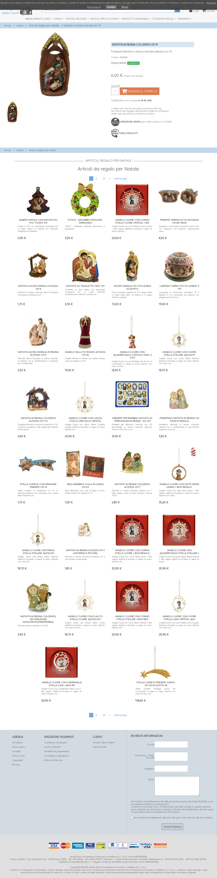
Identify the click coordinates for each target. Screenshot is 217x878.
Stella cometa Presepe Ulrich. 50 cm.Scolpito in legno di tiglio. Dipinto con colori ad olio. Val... (155, 691)
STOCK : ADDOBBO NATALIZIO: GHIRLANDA (85, 221)
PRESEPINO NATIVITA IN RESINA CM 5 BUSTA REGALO (179, 419)
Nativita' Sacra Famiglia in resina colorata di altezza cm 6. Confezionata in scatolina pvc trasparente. (38, 361)
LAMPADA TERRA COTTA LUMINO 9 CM (179, 287)
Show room (18, 755)
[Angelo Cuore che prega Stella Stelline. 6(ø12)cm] (38, 529)
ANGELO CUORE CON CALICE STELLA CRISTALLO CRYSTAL (85, 419)
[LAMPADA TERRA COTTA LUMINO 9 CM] (179, 265)
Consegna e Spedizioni (56, 755)
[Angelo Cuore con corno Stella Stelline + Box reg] (132, 595)
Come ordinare (52, 747)
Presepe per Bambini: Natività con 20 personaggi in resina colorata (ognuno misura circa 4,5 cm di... (132, 427)
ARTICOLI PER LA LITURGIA (105, 18)
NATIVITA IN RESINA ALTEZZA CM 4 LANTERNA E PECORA (85, 552)
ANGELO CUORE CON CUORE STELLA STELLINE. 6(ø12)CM (179, 353)
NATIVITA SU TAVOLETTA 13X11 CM (85, 285)
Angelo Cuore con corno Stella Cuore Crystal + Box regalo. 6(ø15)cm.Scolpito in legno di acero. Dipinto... (132, 228)
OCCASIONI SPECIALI (163, 18)
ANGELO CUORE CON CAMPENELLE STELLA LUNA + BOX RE (62, 684)
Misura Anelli (99, 747)
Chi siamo (17, 742)
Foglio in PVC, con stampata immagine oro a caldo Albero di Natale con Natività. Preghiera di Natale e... (38, 228)
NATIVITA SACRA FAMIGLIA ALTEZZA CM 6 (38, 287)
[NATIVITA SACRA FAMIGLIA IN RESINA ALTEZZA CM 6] (38, 331)
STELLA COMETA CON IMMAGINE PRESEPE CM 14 (38, 486)
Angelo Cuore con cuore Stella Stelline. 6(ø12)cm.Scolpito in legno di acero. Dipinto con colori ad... (179, 361)
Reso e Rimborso (53, 760)
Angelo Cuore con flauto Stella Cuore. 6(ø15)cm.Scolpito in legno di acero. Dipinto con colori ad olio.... (85, 625)
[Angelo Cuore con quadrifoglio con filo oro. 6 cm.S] (132, 331)
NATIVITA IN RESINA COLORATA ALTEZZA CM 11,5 (38, 419)
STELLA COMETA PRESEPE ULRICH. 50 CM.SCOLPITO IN (155, 684)
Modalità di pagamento (56, 751)
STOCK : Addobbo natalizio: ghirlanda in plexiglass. (85, 227)
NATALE (58, 18)
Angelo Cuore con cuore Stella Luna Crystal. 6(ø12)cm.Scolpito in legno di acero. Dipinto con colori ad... (179, 625)
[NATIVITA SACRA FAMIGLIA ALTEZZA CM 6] (38, 265)
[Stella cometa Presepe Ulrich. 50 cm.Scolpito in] (156, 661)
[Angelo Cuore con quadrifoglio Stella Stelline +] (179, 529)
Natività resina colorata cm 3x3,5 (33, 625)
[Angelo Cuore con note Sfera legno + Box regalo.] (179, 463)
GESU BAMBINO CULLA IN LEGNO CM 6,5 (85, 486)
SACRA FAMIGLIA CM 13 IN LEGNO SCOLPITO (132, 287)
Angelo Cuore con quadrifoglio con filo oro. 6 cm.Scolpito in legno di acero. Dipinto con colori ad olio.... (132, 363)
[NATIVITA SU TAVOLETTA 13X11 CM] (85, 265)
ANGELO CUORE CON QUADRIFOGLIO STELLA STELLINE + (179, 552)
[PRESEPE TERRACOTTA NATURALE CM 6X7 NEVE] (179, 195)
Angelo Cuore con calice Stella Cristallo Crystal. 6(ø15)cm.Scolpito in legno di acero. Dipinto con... (85, 427)
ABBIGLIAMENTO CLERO (38, 18)
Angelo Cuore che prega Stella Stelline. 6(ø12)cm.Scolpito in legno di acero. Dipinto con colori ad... (38, 559)
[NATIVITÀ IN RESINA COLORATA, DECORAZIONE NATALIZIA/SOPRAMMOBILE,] (38, 595)
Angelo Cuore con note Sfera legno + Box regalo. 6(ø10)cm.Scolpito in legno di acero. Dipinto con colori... (179, 493)
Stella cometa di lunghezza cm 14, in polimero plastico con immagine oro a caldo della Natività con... (38, 493)
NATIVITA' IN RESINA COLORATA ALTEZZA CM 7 (132, 486)
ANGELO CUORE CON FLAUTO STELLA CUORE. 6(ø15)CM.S (85, 618)
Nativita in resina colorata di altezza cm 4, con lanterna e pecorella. (85, 557)
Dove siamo (18, 747)
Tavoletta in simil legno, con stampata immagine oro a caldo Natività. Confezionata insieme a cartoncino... (85, 292)
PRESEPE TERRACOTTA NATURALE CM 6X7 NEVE (179, 221)
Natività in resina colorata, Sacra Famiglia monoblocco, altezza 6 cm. (38, 293)
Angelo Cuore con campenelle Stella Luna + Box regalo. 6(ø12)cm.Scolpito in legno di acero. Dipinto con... (61, 691)
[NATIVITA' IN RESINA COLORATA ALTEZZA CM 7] (132, 463)
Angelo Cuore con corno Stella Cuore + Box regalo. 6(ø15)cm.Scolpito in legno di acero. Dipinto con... (132, 559)
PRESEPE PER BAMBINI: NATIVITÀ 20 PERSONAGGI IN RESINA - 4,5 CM (132, 419)
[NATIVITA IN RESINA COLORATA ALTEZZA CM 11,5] (38, 397)
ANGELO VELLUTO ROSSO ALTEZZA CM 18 (85, 353)
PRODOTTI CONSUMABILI (135, 18)
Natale (20, 150)
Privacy (16, 764)
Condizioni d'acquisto (55, 742)
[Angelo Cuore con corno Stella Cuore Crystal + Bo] (132, 199)
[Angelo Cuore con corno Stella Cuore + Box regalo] (132, 529)
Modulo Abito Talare (103, 742)
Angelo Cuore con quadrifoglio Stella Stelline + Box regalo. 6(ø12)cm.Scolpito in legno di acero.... (179, 559)
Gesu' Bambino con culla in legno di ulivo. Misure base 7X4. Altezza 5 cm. (85, 491)
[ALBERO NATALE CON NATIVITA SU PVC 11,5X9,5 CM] (38, 199)
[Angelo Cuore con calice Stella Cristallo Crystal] (85, 397)
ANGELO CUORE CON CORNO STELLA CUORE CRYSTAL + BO (132, 221)
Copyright (17, 760)
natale (20, 25)
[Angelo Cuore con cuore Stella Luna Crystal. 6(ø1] (179, 595)
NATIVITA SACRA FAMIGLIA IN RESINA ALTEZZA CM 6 (38, 353)
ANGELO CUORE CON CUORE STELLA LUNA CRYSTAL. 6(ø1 (179, 618)
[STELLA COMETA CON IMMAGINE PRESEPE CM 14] (38, 462)
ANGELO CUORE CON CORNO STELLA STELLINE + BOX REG (132, 618)
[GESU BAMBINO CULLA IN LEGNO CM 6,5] (85, 462)
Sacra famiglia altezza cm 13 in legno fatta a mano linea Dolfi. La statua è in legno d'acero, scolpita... (132, 294)
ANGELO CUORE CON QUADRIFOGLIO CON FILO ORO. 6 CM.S (132, 354)
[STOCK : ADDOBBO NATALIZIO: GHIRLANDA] (85, 199)
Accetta (111, 7)
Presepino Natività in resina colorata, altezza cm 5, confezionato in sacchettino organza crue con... (179, 427)
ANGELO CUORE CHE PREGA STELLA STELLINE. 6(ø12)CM (38, 552)
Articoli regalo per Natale (44, 25)
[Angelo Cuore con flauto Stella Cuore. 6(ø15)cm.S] (85, 595)
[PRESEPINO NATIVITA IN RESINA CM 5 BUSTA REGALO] (179, 397)
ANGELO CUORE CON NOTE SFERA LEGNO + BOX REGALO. (179, 486)
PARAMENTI (184, 18)
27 (104, 178)
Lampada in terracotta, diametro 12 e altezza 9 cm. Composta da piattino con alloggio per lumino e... (179, 294)
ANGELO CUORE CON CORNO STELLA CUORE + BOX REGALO (132, 552)
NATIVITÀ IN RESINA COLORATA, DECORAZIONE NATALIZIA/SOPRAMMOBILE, (38, 619)
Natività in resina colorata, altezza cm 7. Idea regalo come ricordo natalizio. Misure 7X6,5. (132, 493)
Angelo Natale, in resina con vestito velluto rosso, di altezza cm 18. (85, 359)
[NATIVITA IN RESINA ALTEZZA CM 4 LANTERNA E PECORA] (85, 529)
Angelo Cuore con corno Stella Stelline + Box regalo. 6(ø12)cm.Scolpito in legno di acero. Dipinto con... (132, 625)
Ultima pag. (120, 178)
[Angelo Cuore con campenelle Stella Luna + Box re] (61, 661)
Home (7, 25)
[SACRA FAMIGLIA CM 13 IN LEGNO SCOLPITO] (132, 265)
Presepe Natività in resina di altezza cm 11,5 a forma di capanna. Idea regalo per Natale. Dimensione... (38, 427)
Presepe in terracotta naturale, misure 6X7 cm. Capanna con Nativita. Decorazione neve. (179, 228)
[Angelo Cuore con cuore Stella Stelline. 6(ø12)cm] (179, 331)
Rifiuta (124, 7)
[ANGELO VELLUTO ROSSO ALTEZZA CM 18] (85, 331)
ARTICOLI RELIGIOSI (76, 18)
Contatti (16, 751)
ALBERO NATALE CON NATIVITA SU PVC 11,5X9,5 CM (38, 221)
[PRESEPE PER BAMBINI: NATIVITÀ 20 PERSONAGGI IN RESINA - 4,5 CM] (132, 393)
